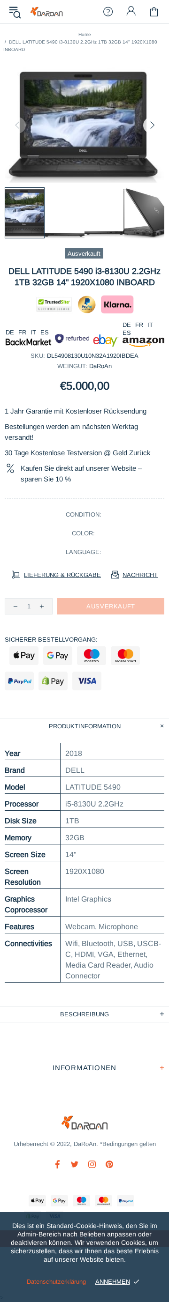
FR (22, 332)
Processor (21, 804)
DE (10, 332)
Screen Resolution (23, 876)
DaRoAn (46, 12)
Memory (18, 838)
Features (19, 927)
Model (15, 787)
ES (44, 332)
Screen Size (25, 854)
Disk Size (21, 821)
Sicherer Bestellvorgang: (51, 639)
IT (33, 332)
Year (12, 753)
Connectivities (28, 943)
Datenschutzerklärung (56, 1281)
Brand (15, 770)
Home (84, 34)
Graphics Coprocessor (26, 904)
